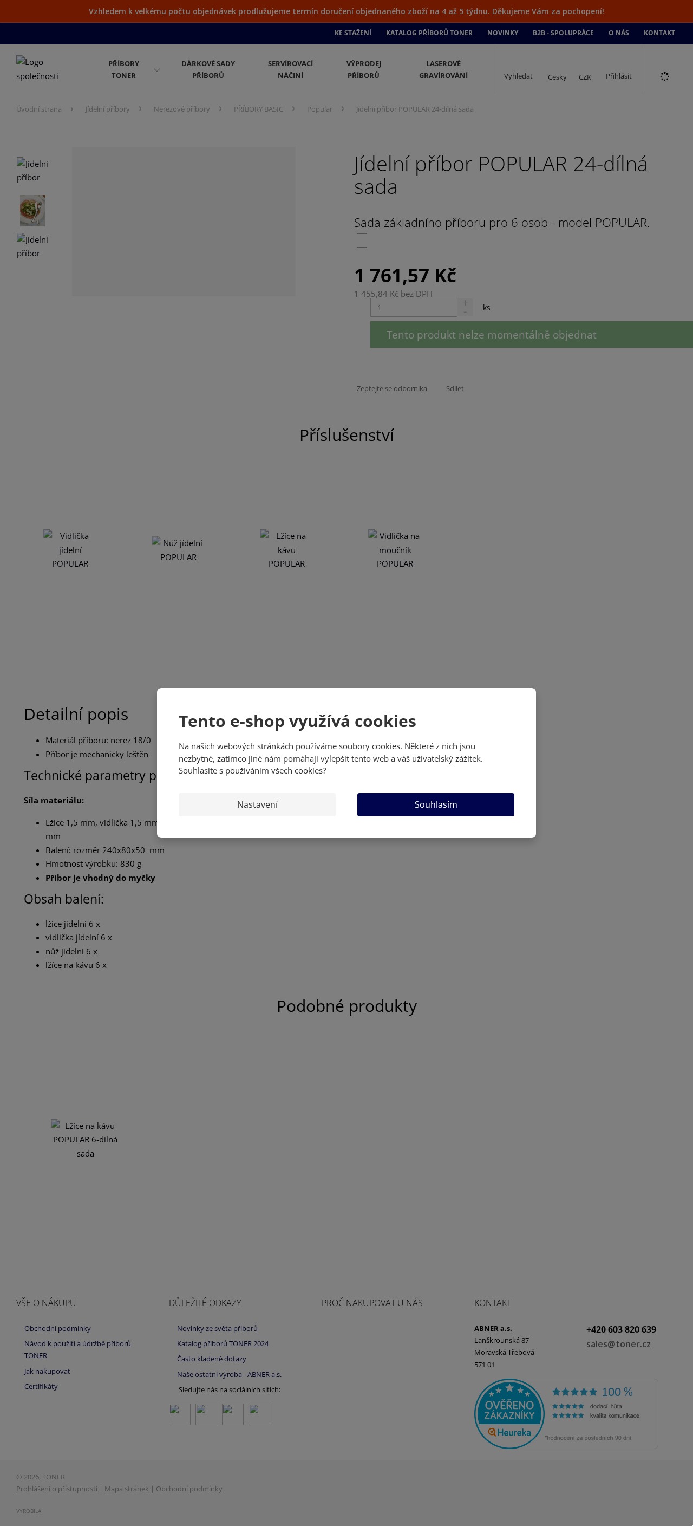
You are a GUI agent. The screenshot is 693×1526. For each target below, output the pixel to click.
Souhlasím (436, 804)
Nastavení (257, 804)
